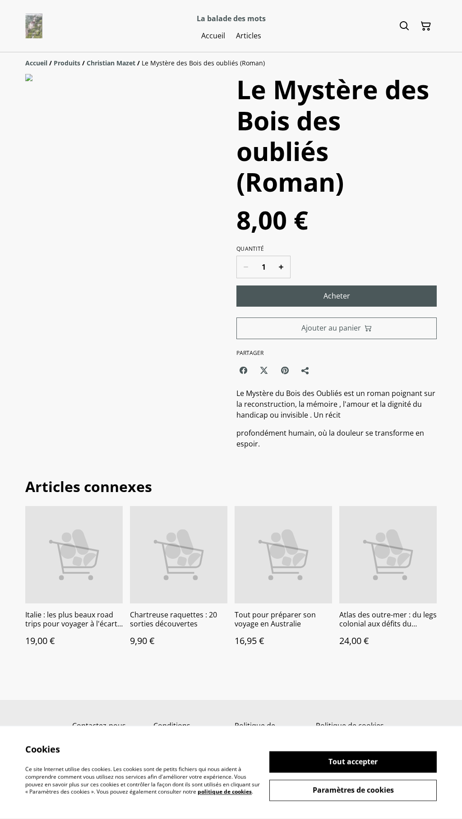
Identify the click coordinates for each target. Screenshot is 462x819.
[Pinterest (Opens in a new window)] (284, 370)
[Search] (404, 26)
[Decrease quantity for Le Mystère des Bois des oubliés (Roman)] (245, 267)
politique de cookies (225, 792)
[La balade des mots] (33, 26)
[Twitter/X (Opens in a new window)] (264, 370)
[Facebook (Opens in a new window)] (243, 370)
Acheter (336, 296)
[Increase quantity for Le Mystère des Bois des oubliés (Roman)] (281, 267)
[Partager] (305, 370)
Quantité (250, 249)
